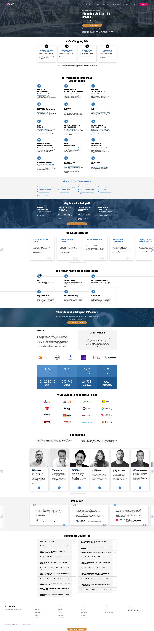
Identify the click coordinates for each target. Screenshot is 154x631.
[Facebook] (129, 610)
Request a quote (77, 224)
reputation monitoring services (99, 147)
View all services (84, 617)
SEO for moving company (45, 189)
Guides (106, 609)
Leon (134, 469)
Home (83, 10)
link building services (43, 129)
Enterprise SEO (84, 612)
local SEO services (42, 112)
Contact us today (77, 322)
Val (53, 469)
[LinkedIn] (135, 610)
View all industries (61, 617)
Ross (114, 469)
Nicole (94, 469)
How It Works (37, 612)
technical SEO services (97, 93)
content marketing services (71, 129)
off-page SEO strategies (98, 112)
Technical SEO (84, 607)
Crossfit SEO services (44, 192)
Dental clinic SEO (104, 189)
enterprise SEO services (98, 167)
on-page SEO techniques (77, 116)
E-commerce (60, 612)
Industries (106, 4)
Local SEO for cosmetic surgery (87, 189)
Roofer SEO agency (43, 195)
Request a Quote (92, 25)
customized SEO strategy (75, 93)
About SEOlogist (38, 609)
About (134, 4)
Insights (106, 607)
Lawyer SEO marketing (85, 187)
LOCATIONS (86, 10)
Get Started (144, 4)
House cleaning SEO (104, 187)
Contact (36, 617)
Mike (33, 469)
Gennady (75, 469)
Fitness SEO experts (64, 192)
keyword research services (44, 147)
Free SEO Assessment (109, 612)
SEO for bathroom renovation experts (87, 192)
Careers (36, 615)
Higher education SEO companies (47, 187)
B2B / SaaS (60, 614)
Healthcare (60, 609)
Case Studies (96, 4)
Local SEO (83, 609)
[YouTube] (137, 610)
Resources (126, 4)
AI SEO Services (84, 614)
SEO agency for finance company (67, 187)
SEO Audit (83, 615)
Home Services (61, 615)
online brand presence (78, 147)
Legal (59, 607)
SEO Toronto (37, 607)
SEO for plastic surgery (65, 189)
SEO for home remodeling (106, 192)
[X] (132, 610)
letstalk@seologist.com (132, 607)
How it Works (116, 4)
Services (87, 4)
